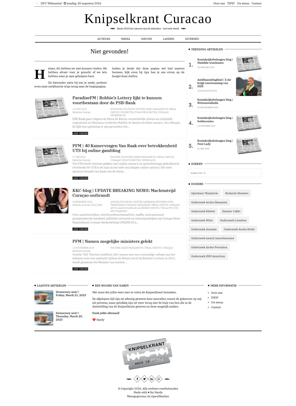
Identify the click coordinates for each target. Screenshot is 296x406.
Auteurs (103, 39)
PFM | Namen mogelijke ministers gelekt (112, 241)
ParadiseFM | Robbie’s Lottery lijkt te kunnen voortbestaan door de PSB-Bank (117, 100)
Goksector (127, 112)
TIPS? (231, 3)
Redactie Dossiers (237, 193)
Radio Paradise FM (157, 109)
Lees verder (80, 133)
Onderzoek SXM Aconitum (208, 256)
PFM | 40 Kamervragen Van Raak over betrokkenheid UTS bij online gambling (124, 148)
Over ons (219, 3)
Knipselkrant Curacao (148, 18)
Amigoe (114, 201)
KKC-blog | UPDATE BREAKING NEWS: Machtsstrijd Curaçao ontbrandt (124, 193)
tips (146, 72)
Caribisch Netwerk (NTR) (158, 201)
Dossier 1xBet (231, 211)
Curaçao (163, 112)
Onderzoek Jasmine (204, 229)
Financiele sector (146, 112)
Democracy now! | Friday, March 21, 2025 (71, 293)
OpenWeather (160, 396)
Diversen (192, 39)
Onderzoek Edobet (203, 211)
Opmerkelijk (118, 115)
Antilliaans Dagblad (123, 208)
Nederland (148, 160)
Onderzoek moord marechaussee (212, 238)
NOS (175, 208)
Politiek (115, 157)
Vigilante (166, 208)
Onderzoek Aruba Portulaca (209, 247)
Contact (257, 3)
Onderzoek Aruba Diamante (209, 202)
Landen (168, 39)
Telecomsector (131, 160)
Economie (116, 109)
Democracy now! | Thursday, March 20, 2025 (69, 316)
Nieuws (146, 39)
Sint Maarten (118, 211)
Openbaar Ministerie (204, 193)
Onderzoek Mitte (202, 220)
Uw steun (243, 3)
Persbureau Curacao (123, 204)
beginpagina (97, 86)
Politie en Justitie (134, 109)
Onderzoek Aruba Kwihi (239, 229)
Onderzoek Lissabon (233, 220)
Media (125, 39)
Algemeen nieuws (148, 208)
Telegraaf (143, 204)
